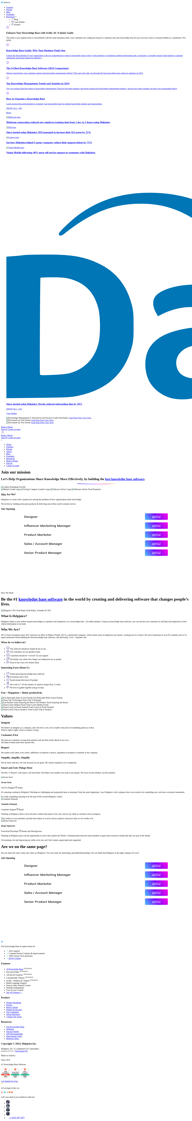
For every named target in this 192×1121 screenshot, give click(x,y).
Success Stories (12, 1031)
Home (8, 444)
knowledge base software (41, 599)
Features (9, 7)
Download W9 (21, 1051)
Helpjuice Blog (12, 1038)
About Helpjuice (13, 1014)
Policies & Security (14, 1010)
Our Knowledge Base (15, 1027)
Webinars (10, 1029)
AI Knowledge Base (14, 969)
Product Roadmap (13, 1003)
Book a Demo (7, 427)
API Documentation (14, 1034)
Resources (10, 17)
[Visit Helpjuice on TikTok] (8, 1103)
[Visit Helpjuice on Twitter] (8, 1115)
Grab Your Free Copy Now (80, 418)
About (8, 451)
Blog (8, 12)
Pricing (9, 10)
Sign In (4, 429)
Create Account (14, 429)
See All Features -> (14, 992)
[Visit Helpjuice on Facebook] (8, 1111)
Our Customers (12, 1012)
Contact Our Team (14, 1017)
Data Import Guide (14, 1036)
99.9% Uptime (14, 958)
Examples (10, 14)
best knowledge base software (124, 479)
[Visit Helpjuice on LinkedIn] (8, 1107)
